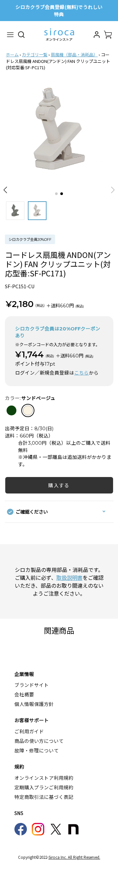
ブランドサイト (31, 684)
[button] (5, 190)
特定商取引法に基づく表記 (43, 796)
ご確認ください (32, 511)
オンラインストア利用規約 (43, 777)
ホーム (12, 54)
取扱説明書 (69, 577)
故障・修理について (36, 750)
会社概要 (24, 694)
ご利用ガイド (29, 731)
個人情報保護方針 (34, 703)
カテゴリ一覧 (35, 54)
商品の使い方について (39, 740)
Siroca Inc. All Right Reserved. (74, 857)
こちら (81, 373)
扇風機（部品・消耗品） (74, 54)
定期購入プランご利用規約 (43, 787)
